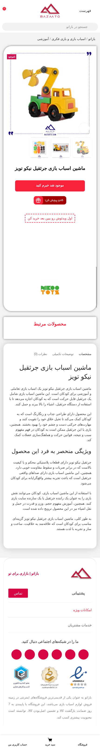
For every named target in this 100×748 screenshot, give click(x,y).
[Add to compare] (54, 275)
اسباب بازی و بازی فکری (69, 39)
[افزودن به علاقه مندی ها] (46, 275)
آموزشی (43, 39)
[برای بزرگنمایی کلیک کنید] (84, 128)
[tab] (85, 354)
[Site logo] (50, 10)
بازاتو (91, 39)
